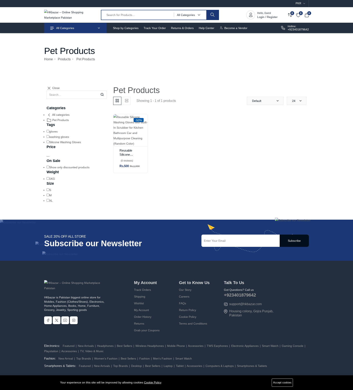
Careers (184, 296)
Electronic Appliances (244, 345)
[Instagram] (74, 320)
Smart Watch (270, 345)
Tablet (179, 366)
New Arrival (66, 358)
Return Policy (187, 310)
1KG (52, 178)
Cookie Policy (187, 316)
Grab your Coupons (147, 330)
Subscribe (294, 240)
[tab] (117, 101)
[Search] (212, 15)
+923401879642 (298, 29)
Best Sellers (124, 345)
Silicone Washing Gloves (65, 142)
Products (64, 59)
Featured (69, 345)
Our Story (185, 289)
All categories (60, 114)
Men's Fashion (162, 358)
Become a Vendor (235, 28)
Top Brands (83, 358)
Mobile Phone (176, 345)
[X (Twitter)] (56, 320)
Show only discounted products (69, 167)
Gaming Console (292, 345)
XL (51, 200)
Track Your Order (155, 28)
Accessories (195, 345)
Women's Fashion (105, 358)
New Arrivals (86, 345)
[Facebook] (48, 320)
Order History (142, 316)
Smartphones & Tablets (251, 366)
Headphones (105, 345)
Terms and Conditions (193, 323)
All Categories (65, 28)
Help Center (206, 28)
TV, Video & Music (91, 351)
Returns (139, 323)
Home (48, 59)
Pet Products (60, 120)
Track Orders (142, 289)
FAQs (182, 303)
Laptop (168, 366)
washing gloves (59, 136)
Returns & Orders (182, 28)
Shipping (139, 296)
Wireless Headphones (150, 345)
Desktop (136, 366)
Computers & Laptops (220, 366)
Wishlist (139, 303)
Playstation (51, 351)
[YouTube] (65, 320)
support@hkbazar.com (245, 304)
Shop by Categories (126, 28)
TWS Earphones (217, 345)
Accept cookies (282, 382)
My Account (141, 310)
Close (55, 88)
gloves (53, 131)
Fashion (145, 358)
